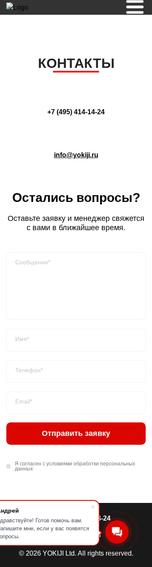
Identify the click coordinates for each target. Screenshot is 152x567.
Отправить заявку (76, 433)
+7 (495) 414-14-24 (76, 112)
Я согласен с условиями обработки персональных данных (75, 466)
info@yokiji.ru (76, 155)
